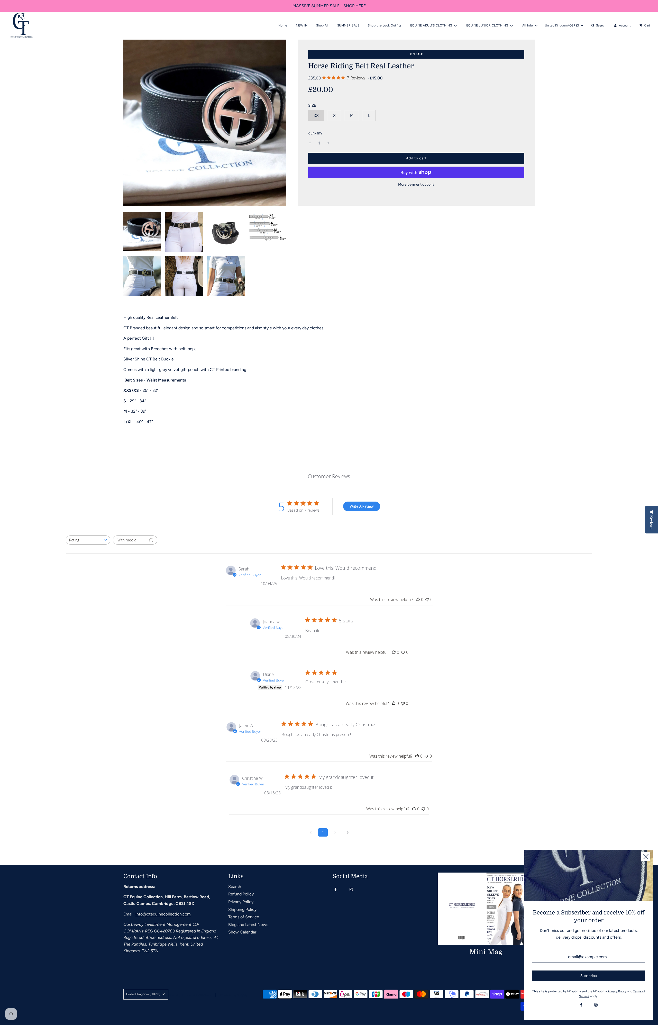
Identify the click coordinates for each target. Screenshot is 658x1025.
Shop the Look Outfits (385, 25)
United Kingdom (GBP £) (562, 25)
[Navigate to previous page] (310, 832)
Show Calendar (242, 932)
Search (234, 886)
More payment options (416, 184)
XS (316, 115)
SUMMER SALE (348, 25)
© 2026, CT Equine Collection (189, 995)
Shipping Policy (242, 909)
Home (282, 25)
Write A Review (361, 506)
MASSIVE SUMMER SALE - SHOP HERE (329, 5)
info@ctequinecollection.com (163, 914)
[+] (328, 143)
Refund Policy (241, 894)
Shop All (322, 25)
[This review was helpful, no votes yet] (418, 599)
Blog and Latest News (248, 924)
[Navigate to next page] (347, 832)
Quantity (315, 133)
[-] (310, 143)
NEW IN (302, 25)
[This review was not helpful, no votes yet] (427, 599)
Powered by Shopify (234, 995)
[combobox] (88, 540)
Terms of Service (243, 916)
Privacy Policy (240, 901)
